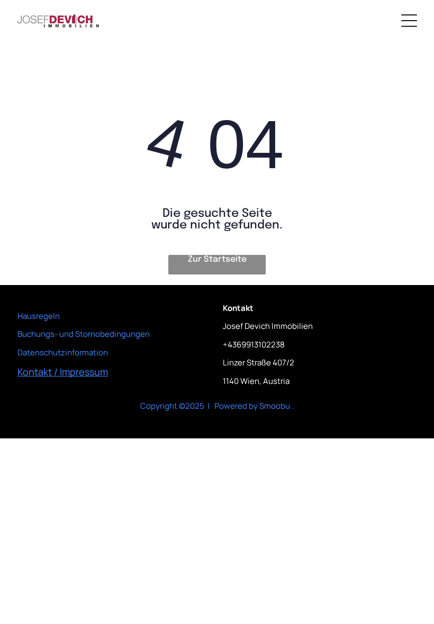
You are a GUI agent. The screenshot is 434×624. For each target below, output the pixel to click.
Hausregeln (38, 316)
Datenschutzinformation (62, 352)
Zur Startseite (217, 259)
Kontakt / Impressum (62, 371)
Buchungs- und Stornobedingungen (83, 333)
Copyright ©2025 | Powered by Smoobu (215, 405)
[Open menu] (409, 21)
